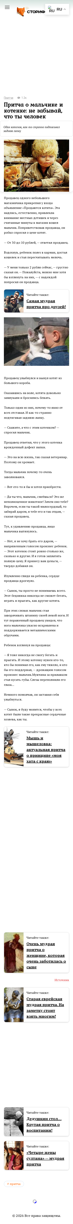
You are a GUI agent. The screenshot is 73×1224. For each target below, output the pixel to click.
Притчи (8, 98)
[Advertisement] (36, 61)
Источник (62, 980)
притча (15, 1184)
